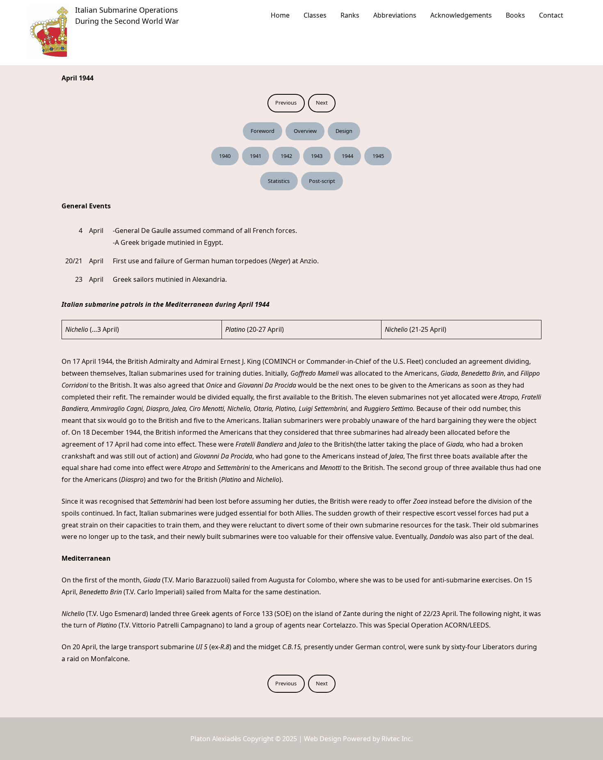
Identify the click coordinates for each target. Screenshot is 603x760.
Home (280, 15)
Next (322, 102)
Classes (315, 15)
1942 (286, 156)
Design (344, 131)
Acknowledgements (461, 15)
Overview (305, 131)
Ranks (349, 15)
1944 (347, 156)
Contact (551, 15)
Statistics (279, 181)
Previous (286, 102)
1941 (255, 156)
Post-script (322, 181)
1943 (316, 156)
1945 (378, 156)
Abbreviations (394, 15)
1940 (225, 156)
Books (515, 15)
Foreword (262, 131)
